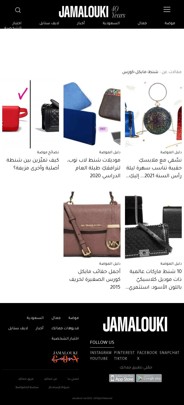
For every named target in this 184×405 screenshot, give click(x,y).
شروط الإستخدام (58, 387)
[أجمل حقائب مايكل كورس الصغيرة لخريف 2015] (92, 226)
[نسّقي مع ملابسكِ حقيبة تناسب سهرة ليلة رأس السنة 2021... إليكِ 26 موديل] (153, 114)
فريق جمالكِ (25, 379)
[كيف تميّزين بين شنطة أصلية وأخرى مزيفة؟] (30, 114)
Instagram (101, 353)
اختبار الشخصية (13, 26)
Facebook (147, 353)
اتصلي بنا (73, 379)
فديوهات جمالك (65, 329)
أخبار (81, 24)
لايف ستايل (49, 24)
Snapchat (170, 353)
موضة (170, 24)
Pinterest (124, 353)
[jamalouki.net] (92, 12)
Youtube (99, 359)
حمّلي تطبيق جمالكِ (136, 368)
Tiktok (120, 359)
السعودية (111, 24)
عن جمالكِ (50, 379)
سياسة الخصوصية (27, 387)
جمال (142, 24)
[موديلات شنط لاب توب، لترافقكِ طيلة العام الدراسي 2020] (92, 114)
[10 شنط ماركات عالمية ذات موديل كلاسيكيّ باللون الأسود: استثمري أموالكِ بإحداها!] (153, 226)
